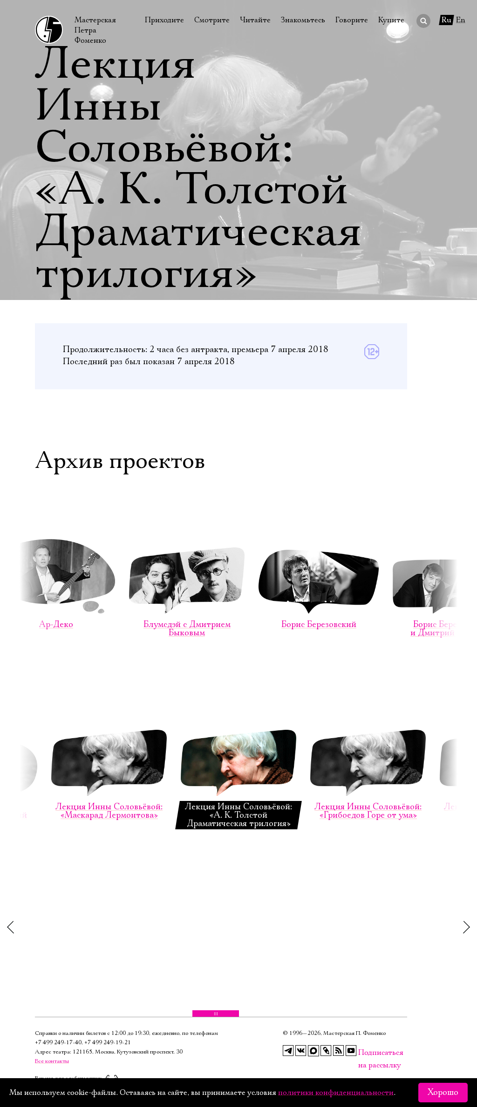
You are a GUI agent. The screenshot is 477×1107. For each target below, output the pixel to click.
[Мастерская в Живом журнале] (326, 1050)
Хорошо (443, 1092)
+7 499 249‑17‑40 (58, 1042)
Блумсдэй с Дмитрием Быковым (187, 629)
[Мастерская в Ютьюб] (351, 1050)
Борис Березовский (318, 625)
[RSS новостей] (338, 1050)
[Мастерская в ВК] (301, 1050)
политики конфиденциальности (336, 1092)
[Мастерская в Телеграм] (288, 1050)
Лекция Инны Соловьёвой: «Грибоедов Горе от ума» (368, 811)
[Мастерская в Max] (313, 1050)
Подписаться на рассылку (363, 1053)
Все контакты (52, 1061)
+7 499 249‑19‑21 (107, 1042)
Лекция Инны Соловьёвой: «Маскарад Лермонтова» (109, 811)
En (460, 20)
